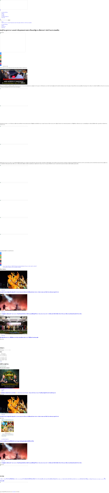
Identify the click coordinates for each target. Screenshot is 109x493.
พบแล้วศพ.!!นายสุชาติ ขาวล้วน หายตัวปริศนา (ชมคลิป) (12, 267)
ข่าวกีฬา (3, 14)
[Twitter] (54, 54)
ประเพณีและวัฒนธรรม (5, 16)
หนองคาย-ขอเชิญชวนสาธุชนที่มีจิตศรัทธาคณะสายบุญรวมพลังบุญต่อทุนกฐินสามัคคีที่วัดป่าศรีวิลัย (17, 441)
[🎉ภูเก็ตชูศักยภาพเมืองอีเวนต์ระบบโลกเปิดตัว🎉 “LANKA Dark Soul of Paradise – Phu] (9, 388)
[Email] (54, 58)
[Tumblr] (54, 61)
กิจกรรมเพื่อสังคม (10, 478)
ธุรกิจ (2, 390)
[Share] (54, 65)
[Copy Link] (54, 62)
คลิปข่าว (3, 13)
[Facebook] (54, 53)
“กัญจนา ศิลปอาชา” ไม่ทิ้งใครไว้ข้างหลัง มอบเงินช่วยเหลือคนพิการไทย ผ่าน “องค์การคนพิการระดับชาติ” (20, 266)
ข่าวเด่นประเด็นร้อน (5, 12)
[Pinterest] (54, 63)
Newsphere (13, 491)
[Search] (0, 19)
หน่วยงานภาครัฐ (84, 478)
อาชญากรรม (4, 26)
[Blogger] (54, 59)
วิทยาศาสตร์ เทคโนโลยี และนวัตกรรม (70, 478)
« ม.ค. (1, 361)
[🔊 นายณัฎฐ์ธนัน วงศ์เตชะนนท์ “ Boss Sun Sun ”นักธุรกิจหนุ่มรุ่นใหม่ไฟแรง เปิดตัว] (13, 310)
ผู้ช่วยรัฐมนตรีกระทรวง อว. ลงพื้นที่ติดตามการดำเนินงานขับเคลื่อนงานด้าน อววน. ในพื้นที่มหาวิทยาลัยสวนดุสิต (19, 337)
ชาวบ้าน (38, 478)
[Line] (54, 57)
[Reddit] (54, 55)
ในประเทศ (3, 17)
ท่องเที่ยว (3, 15)
